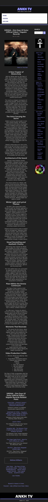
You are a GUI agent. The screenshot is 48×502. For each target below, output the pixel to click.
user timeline (16, 475)
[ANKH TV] (40, 47)
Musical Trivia (41, 147)
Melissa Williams (16, 460)
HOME (5, 15)
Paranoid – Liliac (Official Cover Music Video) (16, 486)
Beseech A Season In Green (16, 483)
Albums (40, 54)
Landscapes (41, 92)
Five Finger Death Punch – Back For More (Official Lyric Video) (17, 440)
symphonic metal (19, 472)
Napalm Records (11, 471)
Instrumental (41, 121)
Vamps (39, 104)
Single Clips (41, 71)
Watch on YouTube (22, 67)
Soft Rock (40, 137)
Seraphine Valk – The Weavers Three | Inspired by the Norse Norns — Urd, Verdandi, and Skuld (16, 430)
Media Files (41, 66)
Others (39, 102)
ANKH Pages (39, 53)
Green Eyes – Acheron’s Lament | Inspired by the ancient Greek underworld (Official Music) (17, 404)
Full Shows (41, 64)
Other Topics (39, 141)
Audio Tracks (41, 59)
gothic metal (22, 468)
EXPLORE (5, 21)
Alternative (40, 57)
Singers (40, 69)
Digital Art (40, 86)
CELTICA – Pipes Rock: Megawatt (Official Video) (16, 448)
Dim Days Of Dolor (20, 466)
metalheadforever (11, 469)
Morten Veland (22, 469)
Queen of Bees (16, 421)
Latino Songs (41, 127)
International (39, 111)
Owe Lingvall (21, 471)
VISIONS (5, 18)
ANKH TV (24, 9)
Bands (39, 62)
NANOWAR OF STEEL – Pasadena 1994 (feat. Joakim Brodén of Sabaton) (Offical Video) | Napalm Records (17, 413)
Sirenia (10, 472)
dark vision (10, 466)
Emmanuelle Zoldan (11, 468)
